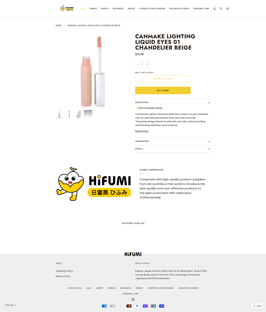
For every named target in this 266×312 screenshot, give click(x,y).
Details (139, 149)
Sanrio (99, 288)
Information (142, 141)
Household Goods (188, 288)
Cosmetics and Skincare (161, 288)
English (10, 305)
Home (58, 25)
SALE (88, 288)
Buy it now (163, 90)
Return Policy (63, 276)
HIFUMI (72, 288)
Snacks (112, 288)
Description (141, 102)
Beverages (125, 288)
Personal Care (130, 294)
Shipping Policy (64, 271)
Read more (141, 131)
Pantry (139, 288)
